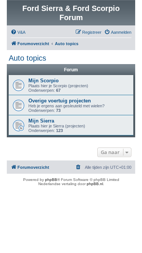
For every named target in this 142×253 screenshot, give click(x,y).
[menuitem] (18, 32)
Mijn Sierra (41, 121)
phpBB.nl (95, 184)
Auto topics (27, 58)
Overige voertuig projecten (59, 101)
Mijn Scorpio (43, 80)
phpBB (51, 180)
